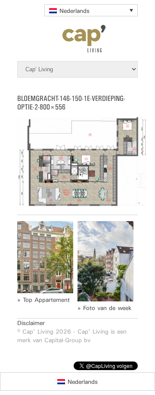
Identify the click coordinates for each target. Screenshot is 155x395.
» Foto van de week (104, 308)
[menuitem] (91, 10)
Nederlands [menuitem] (74, 11)
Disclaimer (31, 323)
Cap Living (77, 38)
